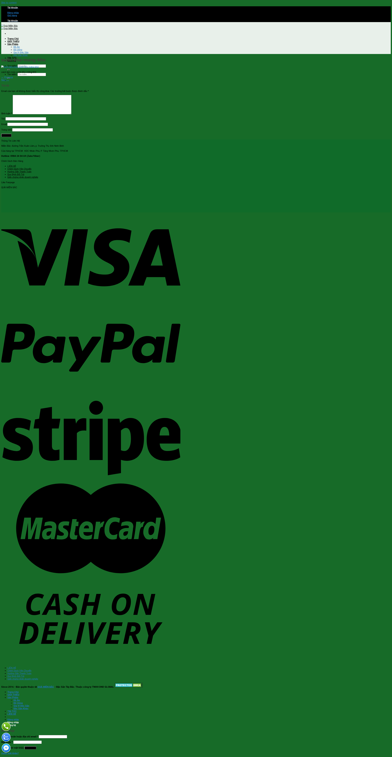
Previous (7, 77)
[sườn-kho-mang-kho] (20, 66)
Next (5, 80)
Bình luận (6, 113)
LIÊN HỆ (11, 166)
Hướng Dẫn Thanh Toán (19, 171)
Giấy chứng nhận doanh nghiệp (22, 177)
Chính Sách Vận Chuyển (19, 169)
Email (4, 124)
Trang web (6, 129)
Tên (3, 118)
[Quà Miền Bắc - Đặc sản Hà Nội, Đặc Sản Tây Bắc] (9, 27)
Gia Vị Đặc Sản (20, 52)
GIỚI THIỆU (13, 41)
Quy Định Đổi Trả (15, 174)
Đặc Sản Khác (20, 55)
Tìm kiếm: (12, 74)
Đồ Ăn (16, 47)
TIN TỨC (12, 711)
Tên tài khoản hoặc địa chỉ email (19, 736)
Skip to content (9, 2)
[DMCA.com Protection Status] (129, 687)
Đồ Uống (17, 49)
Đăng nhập (30, 748)
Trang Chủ (13, 38)
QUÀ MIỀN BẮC (46, 687)
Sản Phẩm (12, 44)
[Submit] (8, 69)
